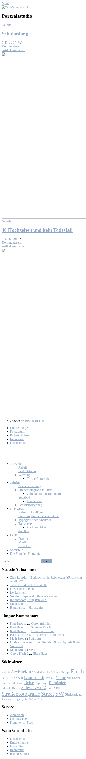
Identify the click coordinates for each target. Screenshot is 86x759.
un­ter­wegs (17, 508)
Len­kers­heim (18, 592)
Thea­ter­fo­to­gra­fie (38, 478)
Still (57, 688)
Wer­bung (24, 475)
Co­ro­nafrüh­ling (41, 623)
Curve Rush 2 (19, 653)
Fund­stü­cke (34, 501)
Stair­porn (35, 638)
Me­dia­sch (16, 604)
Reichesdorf (17, 683)
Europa (65, 672)
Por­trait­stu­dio (27, 471)
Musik (50, 678)
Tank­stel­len (25, 523)
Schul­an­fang (15, 33)
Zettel (40, 699)
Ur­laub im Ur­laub (42, 631)
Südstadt (71, 694)
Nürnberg (73, 678)
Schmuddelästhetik (11, 688)
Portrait (6, 683)
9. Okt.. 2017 (10, 239)
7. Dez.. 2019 (11, 42)
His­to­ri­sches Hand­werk (48, 635)
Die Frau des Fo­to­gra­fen (26, 553)
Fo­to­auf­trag (17, 431)
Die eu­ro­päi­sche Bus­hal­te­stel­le (38, 516)
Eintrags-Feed (19, 718)
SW (59, 693)
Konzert (17, 678)
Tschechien (8, 699)
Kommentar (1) (12, 242)
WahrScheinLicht (32, 420)
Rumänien (57, 682)
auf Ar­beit (16, 463)
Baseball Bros (19, 635)
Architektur (22, 671)
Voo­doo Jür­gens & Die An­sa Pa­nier (33, 596)
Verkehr (33, 699)
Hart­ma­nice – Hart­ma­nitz (26, 607)
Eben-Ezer (40, 653)
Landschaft (34, 677)
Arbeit (6, 672)
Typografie (21, 699)
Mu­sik (22, 542)
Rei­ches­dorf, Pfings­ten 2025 (28, 600)
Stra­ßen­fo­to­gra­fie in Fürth (35, 490)
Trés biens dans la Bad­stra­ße (28, 585)
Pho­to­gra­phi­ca (36, 527)
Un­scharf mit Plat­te (22, 589)
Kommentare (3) (12, 46)
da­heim (15, 482)
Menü (5, 3)
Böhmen (56, 672)
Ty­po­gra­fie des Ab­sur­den (35, 520)
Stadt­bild (24, 497)
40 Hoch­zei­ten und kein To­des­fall (37, 230)
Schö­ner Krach (41, 627)
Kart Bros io (18, 623)
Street (47, 694)
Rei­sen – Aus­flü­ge (30, 512)
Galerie (6, 25)
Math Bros (17, 638)
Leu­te (14, 535)
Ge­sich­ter (24, 546)
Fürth (77, 671)
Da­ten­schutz (18, 443)
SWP (32, 650)
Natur (61, 677)
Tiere (81, 695)
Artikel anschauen (13, 50)
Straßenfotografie (21, 694)
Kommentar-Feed (21, 722)
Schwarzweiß (33, 687)
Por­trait (23, 538)
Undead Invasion (21, 642)
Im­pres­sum (17, 439)
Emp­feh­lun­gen (19, 428)
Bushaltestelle (42, 672)
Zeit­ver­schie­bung (29, 486)
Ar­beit (22, 467)
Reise (29, 682)
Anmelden (17, 715)
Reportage (41, 683)
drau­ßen (23, 531)
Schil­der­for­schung (30, 505)
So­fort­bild (16, 550)
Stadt (50, 688)
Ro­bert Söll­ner (19, 435)
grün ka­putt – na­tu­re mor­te (44, 493)
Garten (6, 678)
